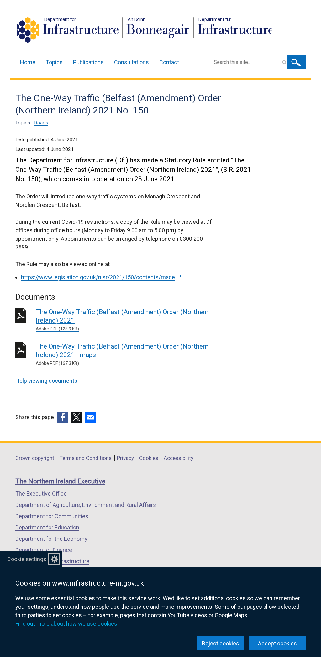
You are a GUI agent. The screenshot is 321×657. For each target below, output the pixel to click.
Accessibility (178, 458)
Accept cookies (277, 643)
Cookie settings (26, 559)
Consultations (131, 62)
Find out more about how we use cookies (66, 623)
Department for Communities (51, 516)
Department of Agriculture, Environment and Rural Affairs (85, 505)
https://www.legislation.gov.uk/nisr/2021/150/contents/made (100, 277)
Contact (169, 62)
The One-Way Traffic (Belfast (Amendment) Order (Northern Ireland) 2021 (122, 319)
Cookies (148, 458)
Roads (41, 123)
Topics (54, 62)
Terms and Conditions (86, 458)
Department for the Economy (51, 538)
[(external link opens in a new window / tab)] (62, 417)
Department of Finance (43, 550)
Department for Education (47, 527)
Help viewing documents (46, 380)
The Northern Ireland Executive (60, 481)
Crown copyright (34, 458)
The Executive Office (41, 493)
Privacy (125, 458)
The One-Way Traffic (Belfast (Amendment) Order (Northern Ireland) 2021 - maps (122, 354)
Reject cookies (220, 643)
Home (27, 62)
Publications (88, 62)
